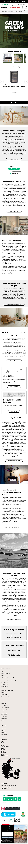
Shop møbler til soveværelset (12, 527)
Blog (2, 721)
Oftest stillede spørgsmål (7, 678)
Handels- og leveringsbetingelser (10, 680)
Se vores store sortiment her (14, 304)
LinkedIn (6, 749)
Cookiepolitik (4, 684)
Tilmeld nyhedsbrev (6, 697)
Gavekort (3, 728)
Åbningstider (4, 705)
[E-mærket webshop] (8, 814)
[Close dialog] (26, 825)
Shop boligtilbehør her (14, 460)
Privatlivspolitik (5, 686)
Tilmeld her (7, 837)
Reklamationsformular (7, 690)
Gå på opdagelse (14, 159)
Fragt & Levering (5, 673)
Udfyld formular (14, 655)
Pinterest (6, 755)
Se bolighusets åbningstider (14, 619)
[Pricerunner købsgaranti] (10, 808)
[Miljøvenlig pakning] (22, 814)
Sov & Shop (4, 671)
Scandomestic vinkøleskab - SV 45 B (14, 86)
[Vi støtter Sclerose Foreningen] (11, 820)
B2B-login (3, 732)
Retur (2, 675)
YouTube (6, 752)
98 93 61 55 (14, 636)
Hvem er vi (4, 703)
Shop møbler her (14, 211)
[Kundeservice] (23, 7)
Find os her (14, 411)
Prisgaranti (4, 710)
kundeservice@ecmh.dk (14, 637)
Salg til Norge (4, 694)
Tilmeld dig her (14, 386)
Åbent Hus (4, 716)
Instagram (6, 746)
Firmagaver (4, 734)
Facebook (6, 743)
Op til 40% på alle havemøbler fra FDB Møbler (14, 1)
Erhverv (3, 692)
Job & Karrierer (5, 707)
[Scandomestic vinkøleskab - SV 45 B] (14, 77)
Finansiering (4, 682)
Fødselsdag (4, 718)
